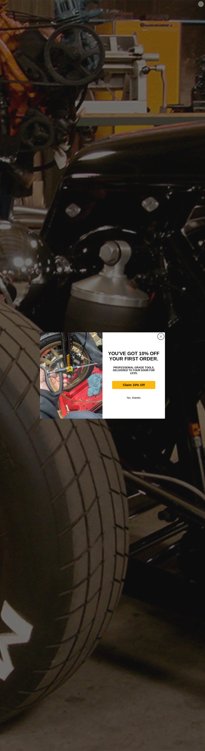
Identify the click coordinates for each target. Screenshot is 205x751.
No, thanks (134, 397)
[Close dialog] (161, 336)
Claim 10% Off (134, 385)
